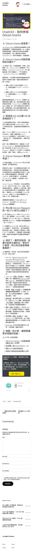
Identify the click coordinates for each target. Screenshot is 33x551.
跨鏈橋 (27, 221)
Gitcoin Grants (9, 47)
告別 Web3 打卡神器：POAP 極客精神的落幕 (12, 519)
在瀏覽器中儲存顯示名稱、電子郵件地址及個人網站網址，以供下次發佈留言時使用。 (17, 478)
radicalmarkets (17, 401)
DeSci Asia (9, 325)
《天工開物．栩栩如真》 (13, 303)
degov (9, 39)
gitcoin (9, 401)
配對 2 (21, 277)
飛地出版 (8, 298)
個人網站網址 (5, 471)
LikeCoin (11, 281)
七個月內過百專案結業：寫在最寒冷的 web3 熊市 (12, 525)
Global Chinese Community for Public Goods (15, 260)
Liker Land (23, 279)
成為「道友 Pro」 (16, 374)
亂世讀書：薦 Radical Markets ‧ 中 (17, 346)
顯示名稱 (5, 456)
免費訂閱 (6, 357)
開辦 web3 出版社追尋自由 (14, 348)
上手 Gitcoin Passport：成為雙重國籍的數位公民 (18, 342)
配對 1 (15, 277)
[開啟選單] (23, 4)
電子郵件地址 (6, 463)
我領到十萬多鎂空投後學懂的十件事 (17, 351)
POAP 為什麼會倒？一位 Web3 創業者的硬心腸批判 (13, 512)
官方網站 (9, 162)
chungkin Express (5, 4)
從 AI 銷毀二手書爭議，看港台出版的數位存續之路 (12, 506)
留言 (3, 437)
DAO (4, 401)
